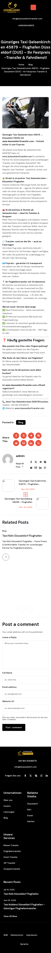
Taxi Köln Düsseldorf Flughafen (22, 535)
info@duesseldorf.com (25, 767)
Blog (30, 64)
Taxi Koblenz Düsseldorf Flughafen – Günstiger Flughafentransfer (24, 906)
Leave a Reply (9, 637)
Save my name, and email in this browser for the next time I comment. (25, 718)
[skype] (38, 436)
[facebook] (16, 436)
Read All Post (20, 465)
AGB (6, 935)
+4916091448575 (26, 25)
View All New (10, 916)
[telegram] (31, 436)
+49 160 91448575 (27, 761)
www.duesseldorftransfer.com (18, 141)
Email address (9, 687)
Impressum (31, 935)
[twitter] (24, 436)
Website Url (8, 701)
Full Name (7, 672)
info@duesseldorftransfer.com (27, 18)
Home (21, 64)
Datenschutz (17, 935)
